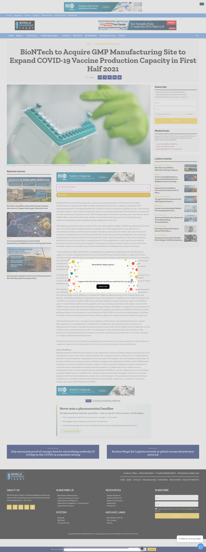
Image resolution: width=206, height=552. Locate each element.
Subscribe (103, 286)
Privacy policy (127, 281)
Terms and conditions (103, 281)
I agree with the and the (105, 281)
